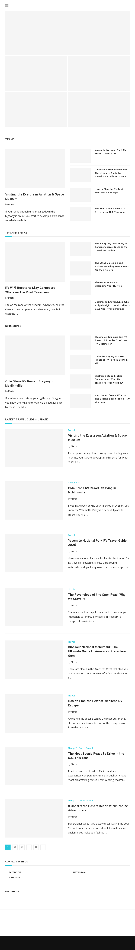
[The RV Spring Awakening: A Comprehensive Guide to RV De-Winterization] (80, 249)
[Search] (128, 5)
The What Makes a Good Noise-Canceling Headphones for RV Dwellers (112, 266)
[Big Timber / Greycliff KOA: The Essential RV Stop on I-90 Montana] (80, 401)
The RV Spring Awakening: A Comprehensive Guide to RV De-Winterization (111, 247)
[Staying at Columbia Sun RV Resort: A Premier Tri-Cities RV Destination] (80, 343)
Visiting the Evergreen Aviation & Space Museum (52, 49)
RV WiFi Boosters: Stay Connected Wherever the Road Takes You (30, 290)
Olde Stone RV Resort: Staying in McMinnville (29, 384)
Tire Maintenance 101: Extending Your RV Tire (108, 284)
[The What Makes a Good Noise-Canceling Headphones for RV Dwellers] (80, 268)
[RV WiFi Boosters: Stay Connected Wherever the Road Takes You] (35, 262)
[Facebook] (115, 5)
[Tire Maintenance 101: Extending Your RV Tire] (80, 288)
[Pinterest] (123, 5)
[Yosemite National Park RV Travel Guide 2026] (99, 73)
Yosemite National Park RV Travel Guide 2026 (110, 152)
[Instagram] (119, 5)
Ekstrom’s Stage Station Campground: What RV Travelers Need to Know (109, 379)
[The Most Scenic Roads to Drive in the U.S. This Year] (80, 214)
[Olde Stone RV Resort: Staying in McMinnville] (36, 73)
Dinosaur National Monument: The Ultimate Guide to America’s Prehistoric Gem (97, 118)
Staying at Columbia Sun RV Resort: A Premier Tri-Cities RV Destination (111, 341)
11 (36, 847)
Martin (11, 204)
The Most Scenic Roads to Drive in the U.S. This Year (110, 210)
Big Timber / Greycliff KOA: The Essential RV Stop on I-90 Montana (112, 399)
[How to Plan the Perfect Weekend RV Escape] (80, 195)
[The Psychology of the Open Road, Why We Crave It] (36, 109)
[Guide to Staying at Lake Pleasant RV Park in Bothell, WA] (80, 362)
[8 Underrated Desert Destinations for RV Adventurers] (34, 818)
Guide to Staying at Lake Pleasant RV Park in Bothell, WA (111, 360)
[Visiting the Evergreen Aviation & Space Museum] (67, 33)
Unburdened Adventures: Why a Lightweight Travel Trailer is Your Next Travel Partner (112, 305)
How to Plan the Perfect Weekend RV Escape (109, 191)
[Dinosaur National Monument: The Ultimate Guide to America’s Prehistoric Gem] (99, 109)
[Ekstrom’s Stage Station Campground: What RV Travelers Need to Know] (80, 381)
